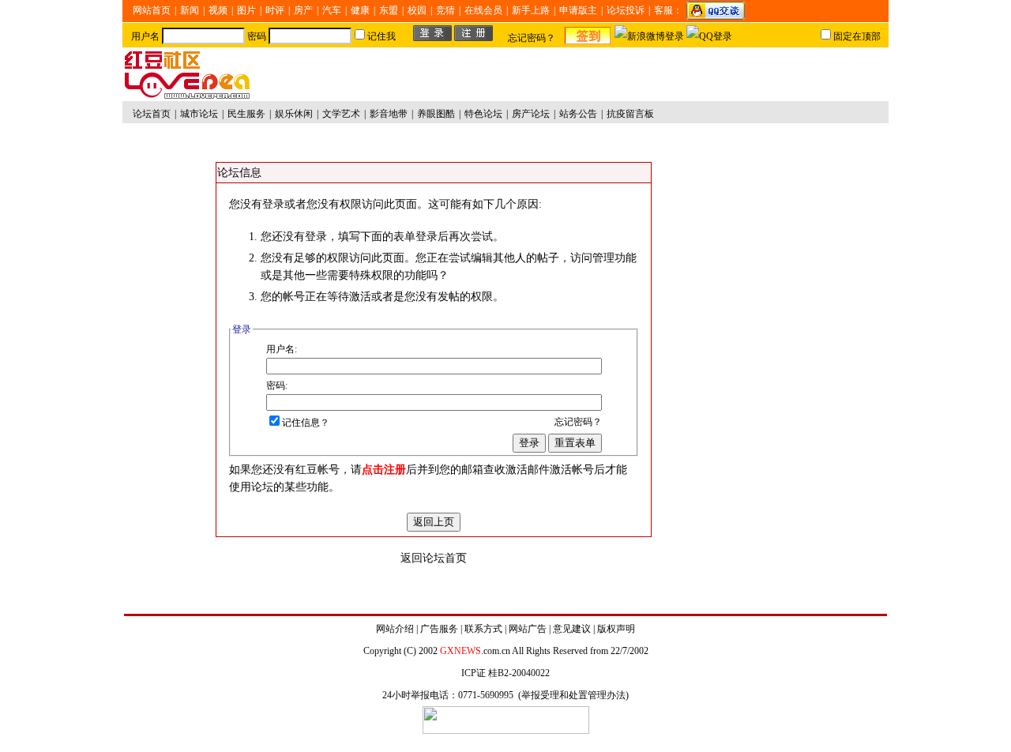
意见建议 (572, 628)
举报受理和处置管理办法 (573, 695)
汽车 (331, 10)
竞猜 (445, 10)
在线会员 (483, 10)
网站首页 (152, 10)
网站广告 (528, 628)
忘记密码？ (531, 37)
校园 (417, 10)
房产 (303, 10)
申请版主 (578, 10)
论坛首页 (152, 113)
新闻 (189, 10)
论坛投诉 (626, 10)
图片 (246, 10)
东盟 (388, 10)
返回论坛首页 (433, 558)
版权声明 (616, 628)
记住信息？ (305, 422)
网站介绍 (395, 628)
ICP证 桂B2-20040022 (505, 673)
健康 (360, 10)
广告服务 (439, 628)
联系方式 (483, 628)
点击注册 (384, 470)
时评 (274, 10)
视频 (218, 10)
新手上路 (531, 10)
